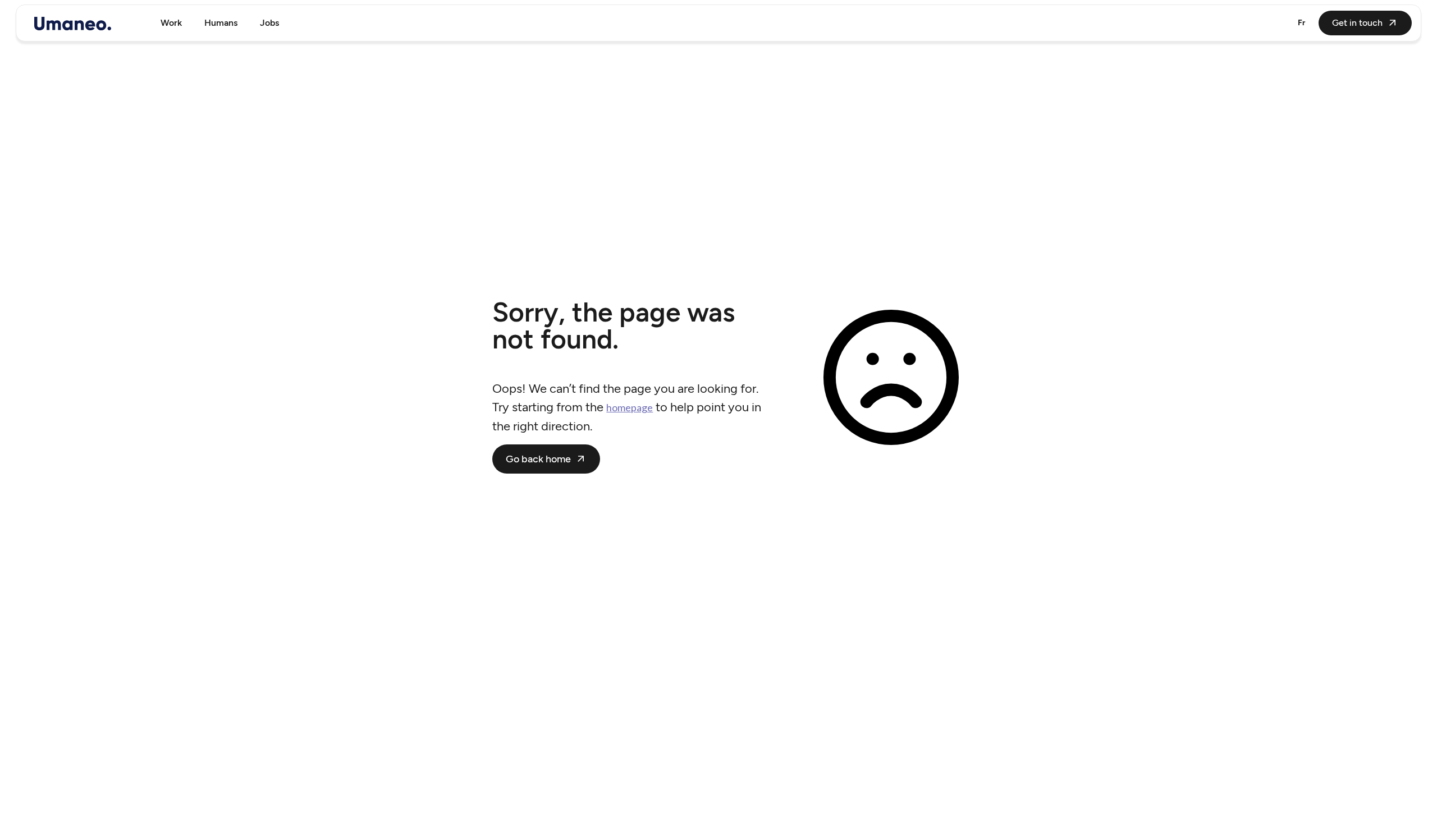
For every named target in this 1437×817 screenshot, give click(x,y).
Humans (220, 22)
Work (171, 22)
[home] (81, 23)
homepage (629, 407)
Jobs (269, 22)
